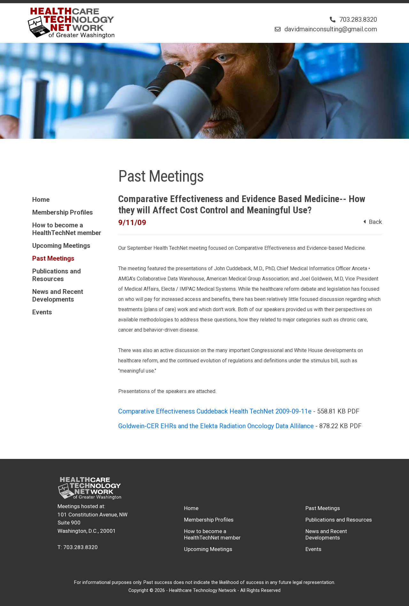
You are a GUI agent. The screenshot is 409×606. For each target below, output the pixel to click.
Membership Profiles (62, 212)
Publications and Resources (56, 275)
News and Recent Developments (57, 295)
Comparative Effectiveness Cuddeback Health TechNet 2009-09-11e (215, 411)
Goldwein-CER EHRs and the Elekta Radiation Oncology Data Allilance (216, 426)
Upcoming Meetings (61, 245)
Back (374, 221)
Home (41, 199)
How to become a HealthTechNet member (66, 229)
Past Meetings (53, 258)
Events (42, 312)
